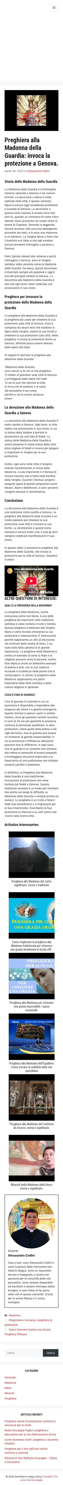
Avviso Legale (35, 1479)
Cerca (50, 1353)
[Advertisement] (31, 49)
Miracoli (9, 1393)
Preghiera (10, 1398)
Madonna (14, 1315)
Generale (10, 1377)
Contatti (47, 1476)
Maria (8, 1387)
